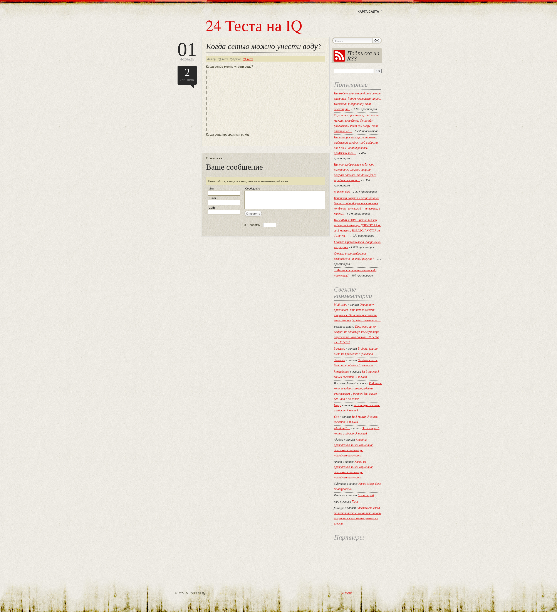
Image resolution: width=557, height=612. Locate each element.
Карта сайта (368, 11)
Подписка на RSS (363, 55)
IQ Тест (248, 59)
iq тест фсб (342, 191)
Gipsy (337, 405)
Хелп (355, 501)
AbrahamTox (342, 428)
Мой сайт (340, 304)
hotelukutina (341, 371)
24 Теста (346, 593)
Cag (336, 416)
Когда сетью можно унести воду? (264, 45)
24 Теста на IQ (254, 25)
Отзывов (187, 74)
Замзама (339, 348)
